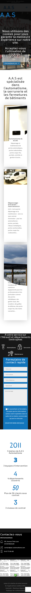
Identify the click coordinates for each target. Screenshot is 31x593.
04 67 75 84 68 (9, 551)
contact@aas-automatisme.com (14, 547)
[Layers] (28, 560)
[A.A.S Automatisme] (15, 575)
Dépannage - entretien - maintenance (14, 204)
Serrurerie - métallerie (13, 279)
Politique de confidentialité (15, 590)
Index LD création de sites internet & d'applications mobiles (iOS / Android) (15, 586)
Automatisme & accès (15, 139)
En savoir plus (11, 63)
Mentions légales (19, 588)
